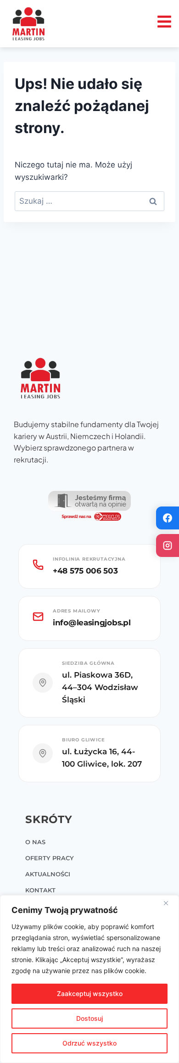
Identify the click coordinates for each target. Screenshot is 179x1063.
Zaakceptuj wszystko (90, 993)
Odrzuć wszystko (89, 1043)
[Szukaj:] (89, 201)
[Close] (169, 902)
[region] (89, 979)
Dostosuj (89, 1018)
